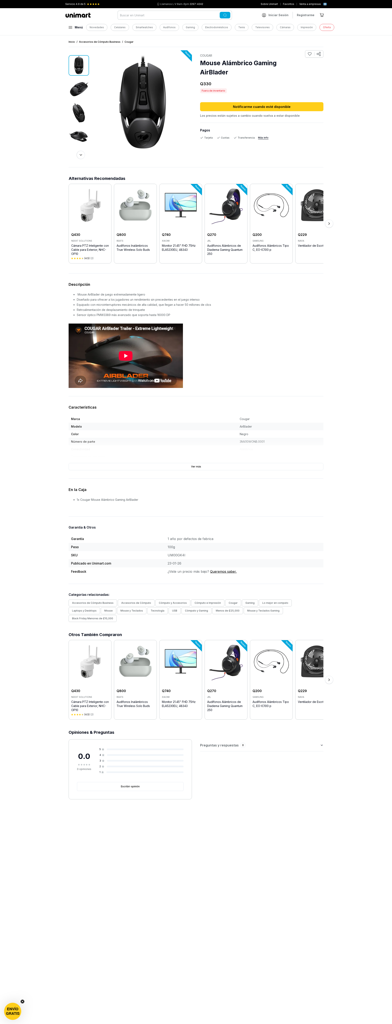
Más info (263, 137)
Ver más (196, 466)
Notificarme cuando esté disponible (262, 107)
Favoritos (288, 4)
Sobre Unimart (269, 4)
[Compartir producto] (318, 53)
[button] (12, 1011)
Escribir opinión (130, 786)
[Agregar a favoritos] (309, 53)
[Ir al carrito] (322, 15)
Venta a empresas (310, 4)
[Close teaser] (22, 1001)
